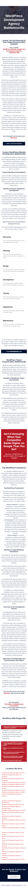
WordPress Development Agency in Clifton (13, 827)
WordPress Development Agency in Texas (13, 859)
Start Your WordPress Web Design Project (14, 351)
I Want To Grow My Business (14, 143)
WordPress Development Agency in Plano (13, 784)
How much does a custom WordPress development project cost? (14, 752)
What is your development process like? (13, 748)
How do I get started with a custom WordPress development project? (13, 757)
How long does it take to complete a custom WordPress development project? (13, 744)
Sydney (25, 885)
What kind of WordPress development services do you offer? (14, 727)
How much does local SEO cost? (13, 760)
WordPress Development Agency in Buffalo (14, 810)
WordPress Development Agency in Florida (13, 782)
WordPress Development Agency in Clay (13, 804)
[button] (14, 727)
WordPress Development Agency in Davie (13, 773)
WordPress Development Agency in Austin (13, 790)
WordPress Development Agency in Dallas (13, 792)
